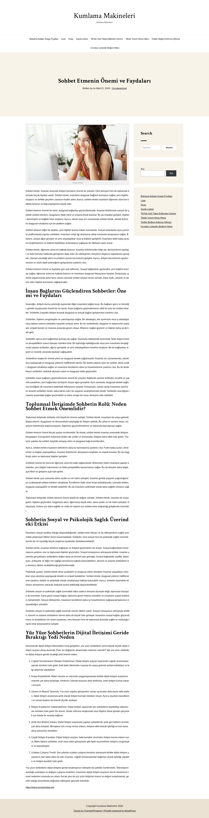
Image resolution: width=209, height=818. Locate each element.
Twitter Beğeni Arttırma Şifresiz (166, 39)
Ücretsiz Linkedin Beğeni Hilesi (105, 48)
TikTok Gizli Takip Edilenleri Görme (107, 39)
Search (146, 133)
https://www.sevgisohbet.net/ (40, 787)
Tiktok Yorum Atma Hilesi (137, 39)
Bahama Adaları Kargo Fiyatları (44, 39)
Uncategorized (119, 88)
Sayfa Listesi (82, 39)
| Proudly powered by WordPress (119, 811)
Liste (63, 39)
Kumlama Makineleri (104, 17)
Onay (70, 39)
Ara (142, 169)
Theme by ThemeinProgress (87, 811)
